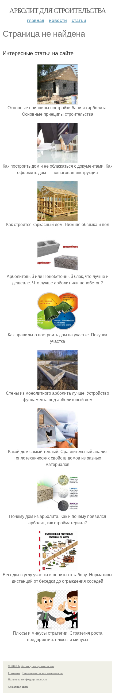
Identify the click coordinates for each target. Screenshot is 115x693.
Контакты (14, 673)
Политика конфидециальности (28, 679)
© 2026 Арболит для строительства (31, 666)
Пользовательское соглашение (42, 673)
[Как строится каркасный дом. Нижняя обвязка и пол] (57, 218)
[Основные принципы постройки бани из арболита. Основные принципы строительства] (57, 101)
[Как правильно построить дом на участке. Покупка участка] (57, 328)
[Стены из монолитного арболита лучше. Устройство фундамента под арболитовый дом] (57, 386)
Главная (35, 20)
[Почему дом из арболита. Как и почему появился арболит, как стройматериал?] (57, 510)
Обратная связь (18, 686)
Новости (58, 20)
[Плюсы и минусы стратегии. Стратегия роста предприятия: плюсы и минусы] (57, 626)
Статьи (79, 20)
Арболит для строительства (57, 10)
